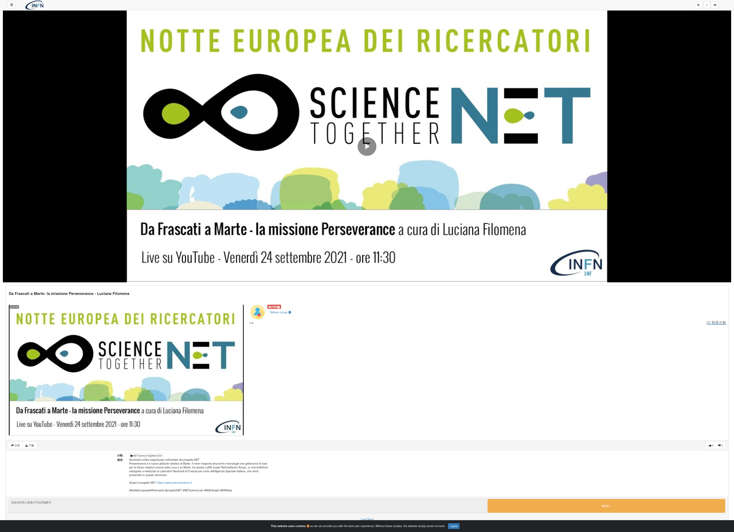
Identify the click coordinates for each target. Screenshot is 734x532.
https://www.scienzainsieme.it (174, 482)
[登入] (715, 5)
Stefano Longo (279, 312)
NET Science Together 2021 (147, 455)
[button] (274, 307)
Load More (367, 519)
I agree (453, 526)
